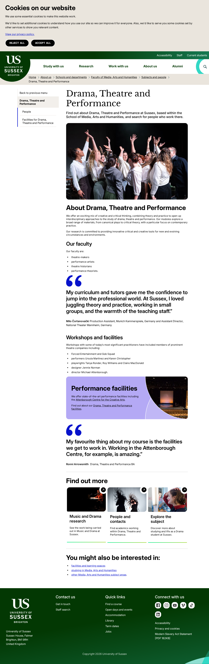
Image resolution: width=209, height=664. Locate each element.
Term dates (112, 626)
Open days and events (118, 609)
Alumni (177, 66)
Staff (179, 55)
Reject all (17, 42)
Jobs (108, 631)
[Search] (202, 66)
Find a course (113, 604)
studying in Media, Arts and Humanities (94, 570)
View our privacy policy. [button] (19, 34)
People (26, 111)
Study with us (53, 66)
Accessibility (164, 55)
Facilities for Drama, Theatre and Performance (37, 121)
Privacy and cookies (167, 628)
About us (150, 66)
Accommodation (115, 615)
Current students (197, 55)
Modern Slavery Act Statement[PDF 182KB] (173, 636)
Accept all (43, 42)
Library (109, 620)
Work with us (118, 66)
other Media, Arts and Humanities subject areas (98, 574)
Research (86, 66)
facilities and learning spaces (88, 565)
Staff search (63, 609)
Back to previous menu (33, 92)
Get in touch (63, 604)
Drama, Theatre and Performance (32, 102)
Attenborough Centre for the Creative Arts (100, 399)
